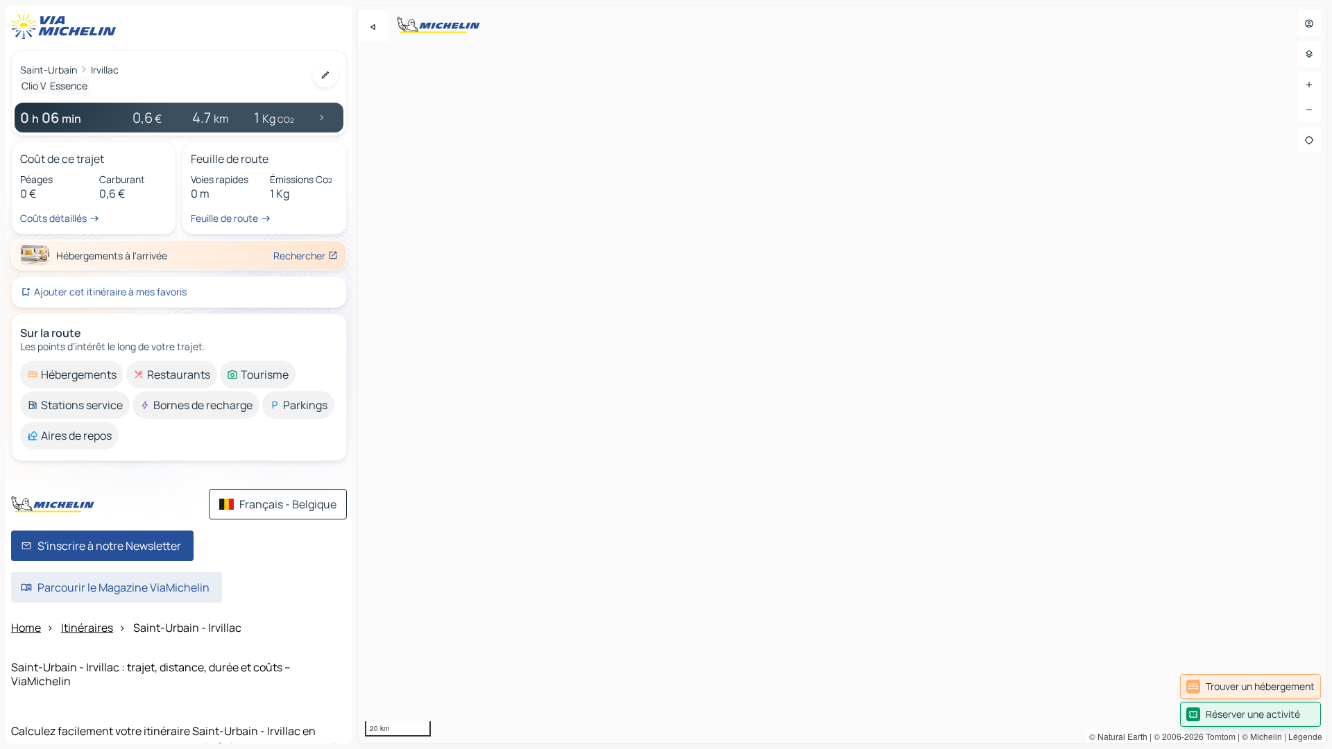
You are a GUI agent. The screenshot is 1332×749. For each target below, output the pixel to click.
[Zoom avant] (1309, 84)
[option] (71, 374)
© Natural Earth (1118, 736)
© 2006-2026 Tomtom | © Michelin (1218, 736)
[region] (842, 374)
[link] (1250, 686)
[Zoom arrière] (1309, 109)
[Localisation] (1309, 140)
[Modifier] (325, 74)
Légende (1305, 736)
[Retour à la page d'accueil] (66, 26)
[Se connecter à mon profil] (1309, 23)
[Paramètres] (1309, 54)
